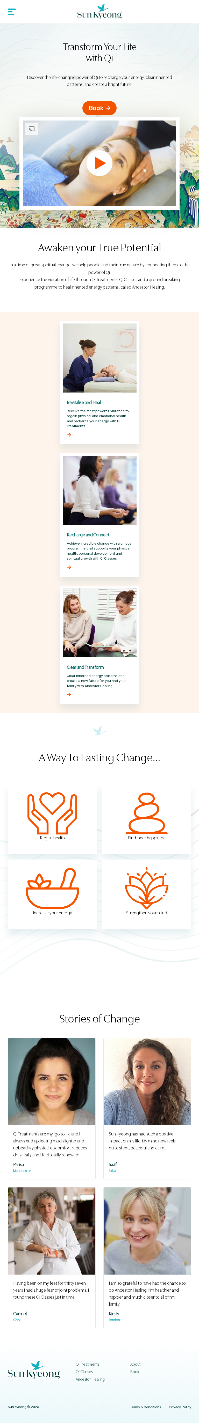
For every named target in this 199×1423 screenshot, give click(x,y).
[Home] (99, 11)
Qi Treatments (87, 1364)
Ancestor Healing (90, 1379)
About (135, 1364)
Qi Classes (84, 1371)
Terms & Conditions (145, 1407)
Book (96, 108)
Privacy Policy (180, 1407)
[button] (16, 11)
